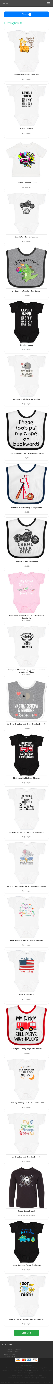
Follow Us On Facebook (12, 1349)
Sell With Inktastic (10, 1357)
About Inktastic (9, 1354)
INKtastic (29, 1370)
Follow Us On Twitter (11, 1352)
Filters (26, 14)
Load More (26, 1333)
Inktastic (6, 3)
